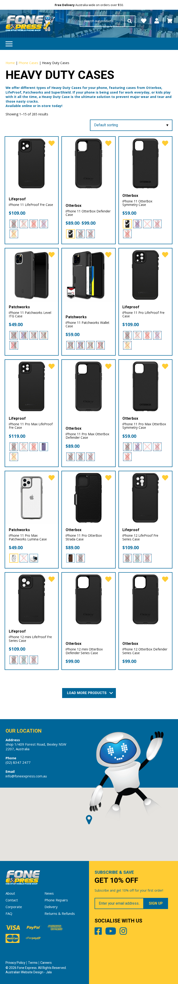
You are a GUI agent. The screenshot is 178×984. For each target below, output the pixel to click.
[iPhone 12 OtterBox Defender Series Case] (145, 599)
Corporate (14, 906)
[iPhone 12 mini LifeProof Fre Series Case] (31, 599)
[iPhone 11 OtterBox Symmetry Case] (145, 163)
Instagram (123, 932)
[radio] (14, 224)
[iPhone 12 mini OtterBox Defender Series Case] (88, 599)
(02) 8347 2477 (18, 762)
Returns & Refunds (59, 913)
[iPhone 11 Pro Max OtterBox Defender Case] (88, 386)
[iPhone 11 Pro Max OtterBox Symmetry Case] (145, 386)
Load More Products (87, 692)
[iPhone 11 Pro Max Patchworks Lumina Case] (31, 498)
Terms (33, 962)
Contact (12, 900)
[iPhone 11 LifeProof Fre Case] (31, 163)
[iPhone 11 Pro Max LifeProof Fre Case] (31, 386)
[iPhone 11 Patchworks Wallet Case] (88, 275)
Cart (169, 21)
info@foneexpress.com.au (26, 776)
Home (10, 63)
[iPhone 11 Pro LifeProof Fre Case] (145, 275)
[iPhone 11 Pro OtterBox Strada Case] (88, 498)
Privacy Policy (15, 962)
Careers (46, 962)
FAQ (9, 913)
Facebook (98, 932)
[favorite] (51, 143)
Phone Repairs (56, 900)
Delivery (51, 906)
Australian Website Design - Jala (29, 972)
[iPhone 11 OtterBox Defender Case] (88, 163)
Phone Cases (28, 63)
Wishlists (143, 21)
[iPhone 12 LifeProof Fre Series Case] (145, 498)
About (10, 893)
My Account (156, 21)
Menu (9, 43)
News (49, 893)
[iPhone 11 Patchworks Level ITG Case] (31, 275)
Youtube (110, 932)
